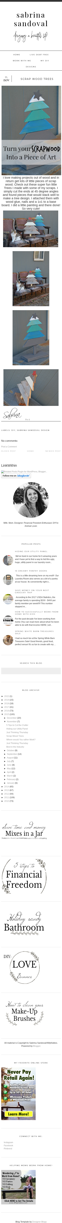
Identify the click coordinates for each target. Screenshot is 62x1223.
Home (16, 55)
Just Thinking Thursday (17, 732)
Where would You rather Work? (20, 739)
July (9, 761)
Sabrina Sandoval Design (33, 430)
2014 (6, 786)
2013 (6, 790)
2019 (6, 700)
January (10, 783)
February (11, 779)
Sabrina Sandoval (31, 19)
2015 (6, 714)
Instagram (8, 1142)
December (12, 718)
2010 (6, 801)
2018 (6, 703)
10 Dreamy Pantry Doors (31, 571)
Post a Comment (9, 446)
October (10, 750)
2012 (6, 794)
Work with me (22, 61)
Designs (31, 67)
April (9, 772)
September (12, 754)
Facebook (8, 1145)
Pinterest (8, 1148)
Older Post (8, 451)
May (9, 768)
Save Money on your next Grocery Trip (32, 591)
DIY (13, 430)
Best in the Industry (15, 747)
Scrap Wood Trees (15, 736)
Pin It (27, 419)
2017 (6, 707)
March (10, 776)
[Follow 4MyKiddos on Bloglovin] (16, 477)
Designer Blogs (39, 1222)
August (10, 758)
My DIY (45, 61)
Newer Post (53, 451)
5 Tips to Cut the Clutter (17, 725)
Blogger (36, 1046)
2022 (6, 696)
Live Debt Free (39, 55)
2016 (6, 711)
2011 (6, 797)
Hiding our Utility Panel (31, 551)
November (12, 721)
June (9, 765)
